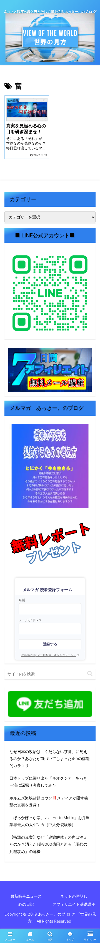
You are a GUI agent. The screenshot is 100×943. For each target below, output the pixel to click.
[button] (90, 673)
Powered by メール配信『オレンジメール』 (48, 655)
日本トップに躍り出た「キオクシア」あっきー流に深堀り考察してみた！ (48, 781)
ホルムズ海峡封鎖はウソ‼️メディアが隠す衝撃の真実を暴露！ (48, 801)
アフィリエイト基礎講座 (73, 904)
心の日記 (26, 904)
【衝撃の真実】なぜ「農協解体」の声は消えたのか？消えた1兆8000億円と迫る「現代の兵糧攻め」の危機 (48, 844)
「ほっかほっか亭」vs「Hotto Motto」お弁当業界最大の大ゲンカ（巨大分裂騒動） (49, 821)
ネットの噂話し (74, 896)
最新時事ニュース (26, 896)
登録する (50, 644)
